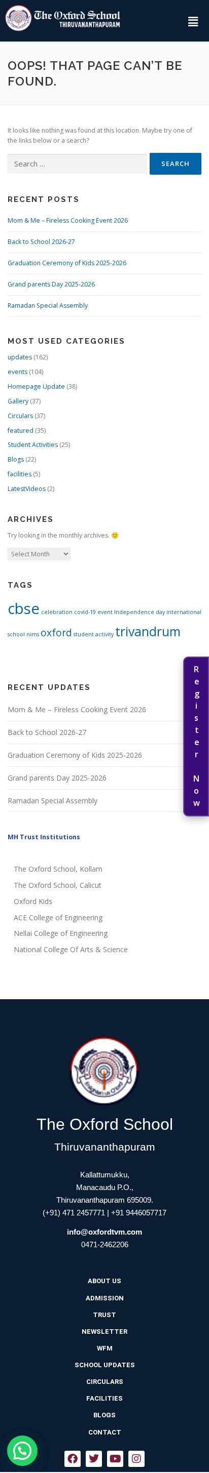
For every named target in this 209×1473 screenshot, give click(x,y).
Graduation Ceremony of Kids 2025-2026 (67, 263)
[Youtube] (115, 1459)
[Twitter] (94, 1459)
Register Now (196, 736)
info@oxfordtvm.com (104, 1232)
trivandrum (148, 631)
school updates (105, 1365)
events (17, 371)
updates (20, 357)
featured (20, 430)
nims (32, 634)
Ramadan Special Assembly (48, 305)
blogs (104, 1415)
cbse (24, 608)
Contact (104, 1432)
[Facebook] (72, 1459)
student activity (94, 634)
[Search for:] (77, 164)
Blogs (16, 459)
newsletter (104, 1331)
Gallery (18, 401)
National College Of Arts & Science (71, 949)
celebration (57, 612)
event (105, 612)
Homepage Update (36, 386)
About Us (104, 1281)
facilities (19, 474)
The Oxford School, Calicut (57, 885)
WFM (105, 1348)
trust (104, 1315)
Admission (105, 1298)
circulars (104, 1381)
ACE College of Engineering (58, 917)
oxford (56, 632)
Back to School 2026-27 (41, 241)
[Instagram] (136, 1459)
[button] (193, 21)
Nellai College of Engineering (61, 933)
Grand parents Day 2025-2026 (51, 284)
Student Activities (33, 444)
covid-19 (85, 612)
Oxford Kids (33, 901)
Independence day (139, 612)
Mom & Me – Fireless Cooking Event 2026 (68, 220)
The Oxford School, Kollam (58, 869)
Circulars (20, 416)
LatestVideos (27, 488)
